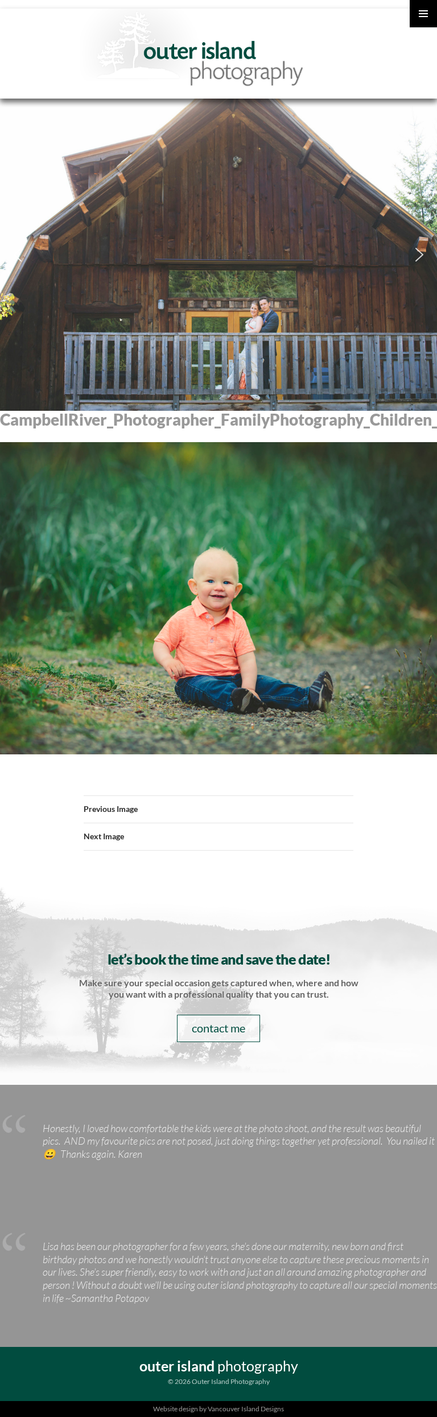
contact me (218, 1028)
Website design (175, 1408)
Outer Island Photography (194, 49)
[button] (18, 255)
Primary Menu (423, 13)
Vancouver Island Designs (246, 1408)
